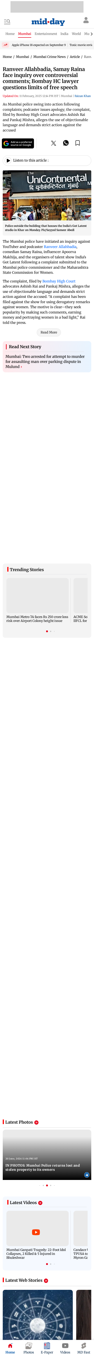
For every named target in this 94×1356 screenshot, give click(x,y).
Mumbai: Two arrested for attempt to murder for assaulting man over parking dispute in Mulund (45, 361)
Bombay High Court (59, 281)
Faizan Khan (83, 96)
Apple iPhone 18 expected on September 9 (39, 45)
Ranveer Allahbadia (60, 247)
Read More (49, 332)
